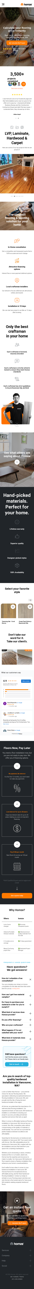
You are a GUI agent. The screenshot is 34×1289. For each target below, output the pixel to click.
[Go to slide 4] (16, 196)
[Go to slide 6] (19, 196)
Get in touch (14, 1064)
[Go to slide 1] (15, 118)
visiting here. (16, 988)
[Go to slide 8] (22, 196)
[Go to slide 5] (17, 196)
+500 (23, 84)
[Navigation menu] (3, 4)
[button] (17, 462)
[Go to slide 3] (18, 118)
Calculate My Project (18, 43)
